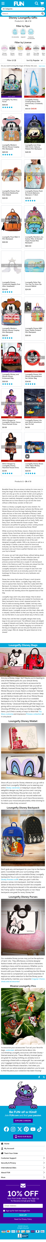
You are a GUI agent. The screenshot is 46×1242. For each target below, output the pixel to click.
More (3, 1177)
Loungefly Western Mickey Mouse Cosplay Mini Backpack (10, 330)
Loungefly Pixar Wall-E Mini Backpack (11, 238)
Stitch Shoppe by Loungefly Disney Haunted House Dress (10, 466)
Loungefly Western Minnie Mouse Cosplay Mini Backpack (10, 147)
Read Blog (24, 1137)
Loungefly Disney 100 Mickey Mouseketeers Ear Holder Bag (33, 376)
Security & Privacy (8, 1163)
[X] (19, 1129)
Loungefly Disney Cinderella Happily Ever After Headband (11, 284)
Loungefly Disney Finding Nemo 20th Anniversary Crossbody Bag (34, 102)
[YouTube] (33, 1129)
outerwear (10, 1050)
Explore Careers (23, 1121)
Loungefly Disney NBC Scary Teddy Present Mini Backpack (33, 330)
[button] (42, 3)
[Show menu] (3, 3)
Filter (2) (10, 60)
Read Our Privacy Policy (23, 1219)
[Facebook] (6, 1129)
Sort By (33, 60)
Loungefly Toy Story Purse (9, 101)
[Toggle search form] (37, 3)
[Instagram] (13, 1129)
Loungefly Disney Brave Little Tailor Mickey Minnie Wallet (34, 466)
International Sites (8, 1168)
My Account (9, 1148)
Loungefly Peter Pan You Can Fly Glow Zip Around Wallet (33, 284)
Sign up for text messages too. (18, 1211)
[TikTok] (39, 1129)
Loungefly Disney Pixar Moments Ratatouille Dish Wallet (11, 193)
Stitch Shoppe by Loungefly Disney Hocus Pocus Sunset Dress (11, 422)
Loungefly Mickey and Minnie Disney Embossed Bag (10, 376)
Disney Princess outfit (9, 880)
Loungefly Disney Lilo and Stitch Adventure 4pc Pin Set (33, 422)
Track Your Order (11, 1153)
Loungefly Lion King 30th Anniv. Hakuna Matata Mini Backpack (33, 147)
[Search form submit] (42, 14)
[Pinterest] (26, 1129)
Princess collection (33, 714)
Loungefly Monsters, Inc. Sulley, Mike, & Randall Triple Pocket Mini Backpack (34, 240)
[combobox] (20, 14)
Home (6, 1144)
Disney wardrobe (13, 788)
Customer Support (8, 1158)
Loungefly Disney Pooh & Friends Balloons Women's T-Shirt (34, 193)
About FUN (5, 1173)
